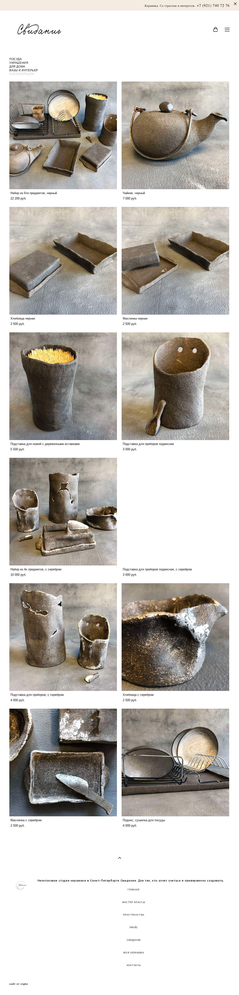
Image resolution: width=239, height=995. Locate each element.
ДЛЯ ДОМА (17, 66)
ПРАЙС (134, 927)
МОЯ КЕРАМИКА (133, 953)
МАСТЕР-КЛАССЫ (133, 902)
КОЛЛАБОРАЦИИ (21, 74)
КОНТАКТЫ (134, 965)
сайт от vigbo (18, 984)
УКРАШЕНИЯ (18, 62)
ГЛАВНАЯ (134, 889)
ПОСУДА (15, 59)
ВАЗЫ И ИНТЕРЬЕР (23, 70)
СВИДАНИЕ (134, 940)
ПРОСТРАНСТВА (133, 915)
